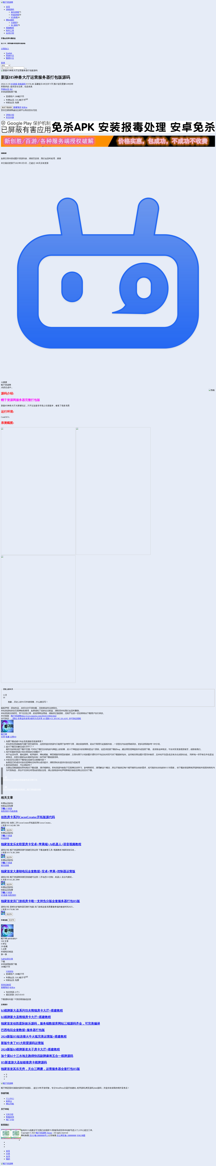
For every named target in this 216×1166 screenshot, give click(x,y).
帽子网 (4, 734)
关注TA (9, 830)
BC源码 (14, 25)
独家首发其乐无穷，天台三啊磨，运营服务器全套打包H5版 (40, 1068)
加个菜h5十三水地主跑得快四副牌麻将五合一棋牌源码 (37, 1055)
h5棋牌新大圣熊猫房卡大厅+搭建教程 (26, 1017)
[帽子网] (3, 830)
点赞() (13, 737)
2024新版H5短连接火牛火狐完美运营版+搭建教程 (34, 1036)
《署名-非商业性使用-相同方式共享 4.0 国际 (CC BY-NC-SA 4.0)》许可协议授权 (46, 718)
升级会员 (6, 89)
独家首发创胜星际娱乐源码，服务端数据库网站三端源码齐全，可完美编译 (50, 1023)
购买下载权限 (7, 107)
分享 (3, 737)
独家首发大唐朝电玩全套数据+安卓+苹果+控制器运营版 (38, 871)
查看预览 (17, 107)
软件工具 (10, 30)
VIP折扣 (9, 971)
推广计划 (10, 1119)
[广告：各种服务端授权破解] (108, 148)
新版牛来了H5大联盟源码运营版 (22, 1043)
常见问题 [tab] (10, 117)
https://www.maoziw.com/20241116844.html (38, 716)
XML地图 (81, 1135)
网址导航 (10, 1104)
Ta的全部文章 (7, 959)
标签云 (9, 1101)
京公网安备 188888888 (66, 1135)
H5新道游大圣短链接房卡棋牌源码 (24, 1062)
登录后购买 (6, 985)
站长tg (24, 107)
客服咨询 (10, 1117)
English (9, 53)
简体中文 (10, 56)
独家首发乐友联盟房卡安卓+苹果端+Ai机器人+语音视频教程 (41, 844)
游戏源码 (10, 9)
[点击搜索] (26, 68)
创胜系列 (5, 811)
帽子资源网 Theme (44, 1133)
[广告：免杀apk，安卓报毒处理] (108, 134)
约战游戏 (15, 15)
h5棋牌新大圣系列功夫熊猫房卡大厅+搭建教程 (32, 1010)
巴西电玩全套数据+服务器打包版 (23, 1030)
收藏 (8, 737)
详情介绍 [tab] (10, 115)
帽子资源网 (16, 716)
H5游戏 (14, 17)
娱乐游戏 (15, 12)
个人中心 (10, 1098)
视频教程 (10, 28)
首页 (8, 7)
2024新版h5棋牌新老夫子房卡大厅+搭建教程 (30, 1049)
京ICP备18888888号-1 (39, 1135)
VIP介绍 (9, 1114)
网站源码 (10, 20)
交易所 (14, 23)
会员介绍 (10, 33)
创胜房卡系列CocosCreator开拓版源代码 (28, 817)
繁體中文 (10, 58)
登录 (3, 63)
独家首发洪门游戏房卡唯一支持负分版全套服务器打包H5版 (40, 901)
